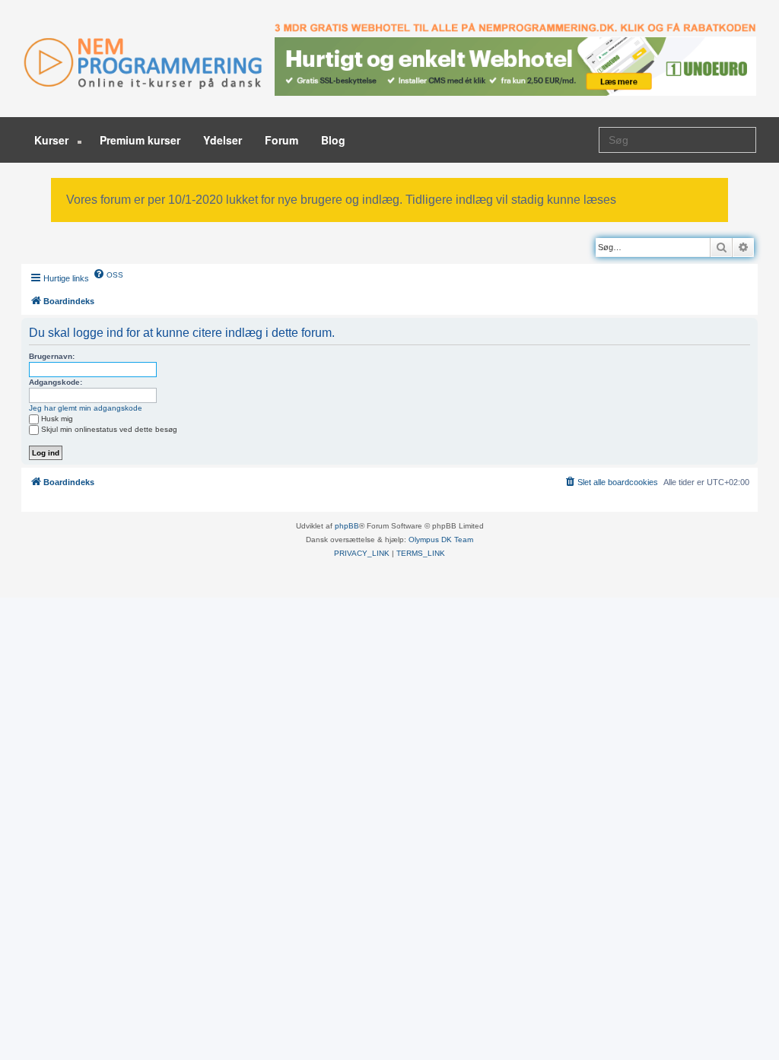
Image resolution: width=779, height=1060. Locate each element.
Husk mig (57, 418)
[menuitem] (108, 273)
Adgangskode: (55, 382)
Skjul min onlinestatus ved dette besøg (109, 429)
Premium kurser (140, 140)
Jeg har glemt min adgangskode (85, 408)
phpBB (347, 526)
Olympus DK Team (441, 539)
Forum (281, 140)
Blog (333, 140)
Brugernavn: (52, 356)
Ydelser (222, 140)
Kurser (53, 140)
